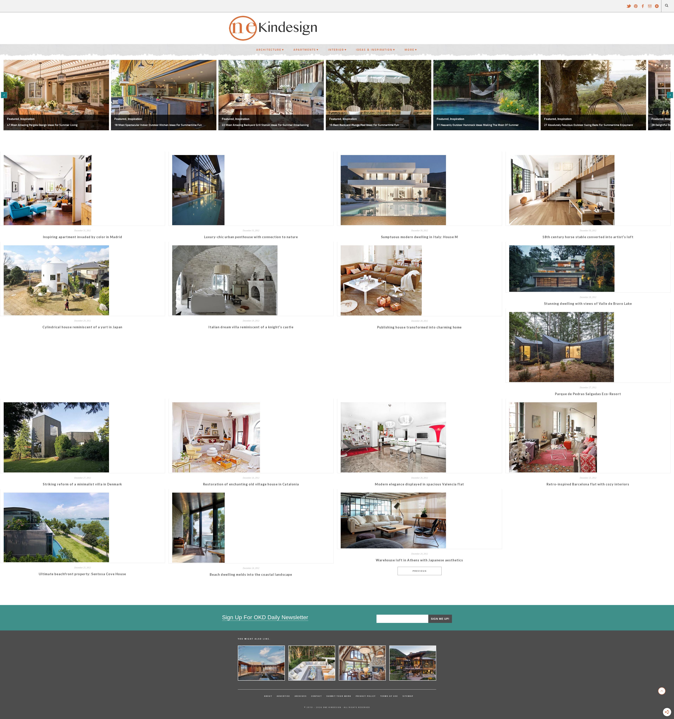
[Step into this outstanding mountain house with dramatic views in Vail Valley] (412, 663)
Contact (316, 696)
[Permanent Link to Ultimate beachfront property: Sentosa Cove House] (56, 561)
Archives (301, 696)
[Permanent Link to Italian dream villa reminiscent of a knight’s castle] (224, 314)
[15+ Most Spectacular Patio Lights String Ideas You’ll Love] (311, 663)
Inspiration (27, 118)
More (409, 50)
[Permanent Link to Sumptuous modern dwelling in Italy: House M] (393, 224)
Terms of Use (389, 696)
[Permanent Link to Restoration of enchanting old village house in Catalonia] (216, 471)
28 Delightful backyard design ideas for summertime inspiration (476, 125)
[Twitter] (628, 7)
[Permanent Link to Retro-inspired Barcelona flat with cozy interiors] (553, 471)
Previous (420, 571)
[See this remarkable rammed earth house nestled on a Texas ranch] (261, 663)
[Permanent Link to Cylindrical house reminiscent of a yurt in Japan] (56, 314)
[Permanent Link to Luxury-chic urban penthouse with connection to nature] (198, 224)
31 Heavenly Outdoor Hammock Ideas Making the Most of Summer (263, 125)
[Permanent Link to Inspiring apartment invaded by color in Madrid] (47, 224)
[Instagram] (649, 7)
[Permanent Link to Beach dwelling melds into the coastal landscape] (198, 561)
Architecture (268, 50)
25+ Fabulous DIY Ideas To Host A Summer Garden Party (578, 125)
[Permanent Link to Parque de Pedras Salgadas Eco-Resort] (561, 381)
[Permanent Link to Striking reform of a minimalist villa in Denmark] (56, 471)
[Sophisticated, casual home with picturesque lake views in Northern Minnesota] (362, 663)
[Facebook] (642, 7)
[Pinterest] (635, 7)
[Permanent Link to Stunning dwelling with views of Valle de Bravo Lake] (561, 290)
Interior (336, 50)
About (268, 696)
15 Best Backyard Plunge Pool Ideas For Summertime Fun (149, 125)
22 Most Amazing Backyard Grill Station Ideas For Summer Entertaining (50, 125)
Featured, (13, 118)
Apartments (304, 50)
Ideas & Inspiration (374, 50)
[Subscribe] (656, 7)
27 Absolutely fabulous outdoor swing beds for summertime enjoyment (373, 125)
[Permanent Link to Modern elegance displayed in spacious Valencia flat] (393, 471)
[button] (4, 95)
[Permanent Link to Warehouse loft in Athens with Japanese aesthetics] (393, 547)
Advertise (283, 696)
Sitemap (408, 696)
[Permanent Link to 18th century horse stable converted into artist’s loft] (561, 224)
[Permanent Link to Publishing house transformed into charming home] (381, 314)
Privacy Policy (366, 696)
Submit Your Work (338, 696)
